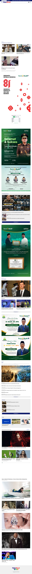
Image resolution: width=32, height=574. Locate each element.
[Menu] (2, 2)
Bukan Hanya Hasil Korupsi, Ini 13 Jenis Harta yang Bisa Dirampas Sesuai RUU (13, 212)
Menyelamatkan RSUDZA (4, 392)
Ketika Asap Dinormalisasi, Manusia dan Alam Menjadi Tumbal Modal (11, 385)
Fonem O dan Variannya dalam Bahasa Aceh (5, 425)
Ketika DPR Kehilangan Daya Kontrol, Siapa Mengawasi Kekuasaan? (10, 394)
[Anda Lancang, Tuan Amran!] (4, 410)
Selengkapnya (16, 311)
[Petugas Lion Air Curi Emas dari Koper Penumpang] (9, 61)
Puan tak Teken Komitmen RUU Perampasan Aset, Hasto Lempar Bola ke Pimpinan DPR (18, 215)
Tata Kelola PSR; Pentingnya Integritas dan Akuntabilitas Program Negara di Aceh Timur (13, 390)
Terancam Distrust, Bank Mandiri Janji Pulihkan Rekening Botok (15, 218)
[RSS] (17, 569)
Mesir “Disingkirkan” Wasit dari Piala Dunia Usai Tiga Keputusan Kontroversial (23, 308)
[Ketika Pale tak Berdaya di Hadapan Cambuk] (4, 406)
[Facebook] (14, 569)
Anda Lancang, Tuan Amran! (11, 409)
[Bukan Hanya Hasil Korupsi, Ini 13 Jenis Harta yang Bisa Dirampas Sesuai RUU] (16, 203)
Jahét (12, 424)
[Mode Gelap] (28, 2)
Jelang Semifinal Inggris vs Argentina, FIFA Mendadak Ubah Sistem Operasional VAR (7, 308)
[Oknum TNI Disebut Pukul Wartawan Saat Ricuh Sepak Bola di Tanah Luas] (8, 48)
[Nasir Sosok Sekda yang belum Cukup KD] (4, 402)
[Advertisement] (16, 9)
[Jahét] (16, 421)
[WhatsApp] (16, 569)
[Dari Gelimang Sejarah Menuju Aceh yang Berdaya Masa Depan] (16, 374)
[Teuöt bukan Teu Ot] (25, 421)
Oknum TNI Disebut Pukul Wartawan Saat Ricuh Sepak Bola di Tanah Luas (8, 53)
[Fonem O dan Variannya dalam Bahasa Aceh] (6, 421)
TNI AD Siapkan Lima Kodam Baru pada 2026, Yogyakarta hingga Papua (22, 53)
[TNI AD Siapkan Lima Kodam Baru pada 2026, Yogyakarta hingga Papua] (23, 48)
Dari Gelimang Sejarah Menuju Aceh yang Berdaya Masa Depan (10, 383)
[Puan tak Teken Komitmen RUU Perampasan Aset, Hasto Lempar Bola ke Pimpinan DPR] (4, 215)
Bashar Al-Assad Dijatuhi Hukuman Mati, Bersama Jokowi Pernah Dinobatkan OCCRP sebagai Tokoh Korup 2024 (15, 298)
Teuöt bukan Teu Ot (24, 424)
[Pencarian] (30, 2)
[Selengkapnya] (29, 417)
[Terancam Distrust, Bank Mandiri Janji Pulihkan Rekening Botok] (4, 219)
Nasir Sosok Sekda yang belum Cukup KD (12, 402)
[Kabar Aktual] (7, 2)
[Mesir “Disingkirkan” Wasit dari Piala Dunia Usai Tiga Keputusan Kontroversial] (23, 304)
